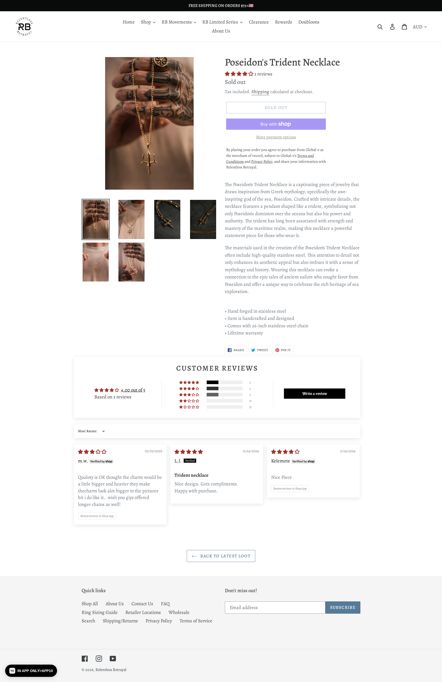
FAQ (165, 603)
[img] (92, 452)
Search (88, 621)
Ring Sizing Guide (100, 612)
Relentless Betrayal (110, 670)
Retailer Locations (143, 612)
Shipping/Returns (120, 621)
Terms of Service (196, 621)
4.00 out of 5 (133, 390)
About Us (115, 603)
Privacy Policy (159, 621)
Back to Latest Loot (224, 556)
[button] (239, 74)
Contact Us (142, 603)
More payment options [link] (276, 137)
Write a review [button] (314, 393)
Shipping (260, 92)
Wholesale (179, 612)
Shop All (90, 603)
